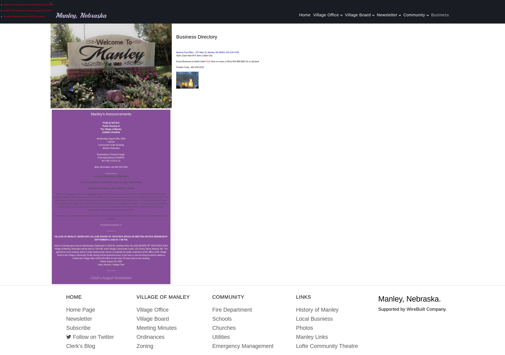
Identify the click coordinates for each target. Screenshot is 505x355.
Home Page (80, 310)
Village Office (153, 310)
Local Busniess (314, 319)
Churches (224, 328)
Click (208, 61)
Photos (304, 328)
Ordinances (151, 337)
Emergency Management (243, 346)
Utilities (221, 337)
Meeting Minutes (157, 328)
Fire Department (232, 310)
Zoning (145, 346)
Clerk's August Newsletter (111, 278)
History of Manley (317, 310)
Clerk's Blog (80, 346)
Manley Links (312, 337)
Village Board (153, 319)
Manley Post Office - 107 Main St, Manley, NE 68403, (201, 52)
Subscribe (78, 328)
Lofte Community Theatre (327, 346)
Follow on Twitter (93, 337)
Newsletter (79, 319)
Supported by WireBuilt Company (411, 309)
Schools (222, 319)
